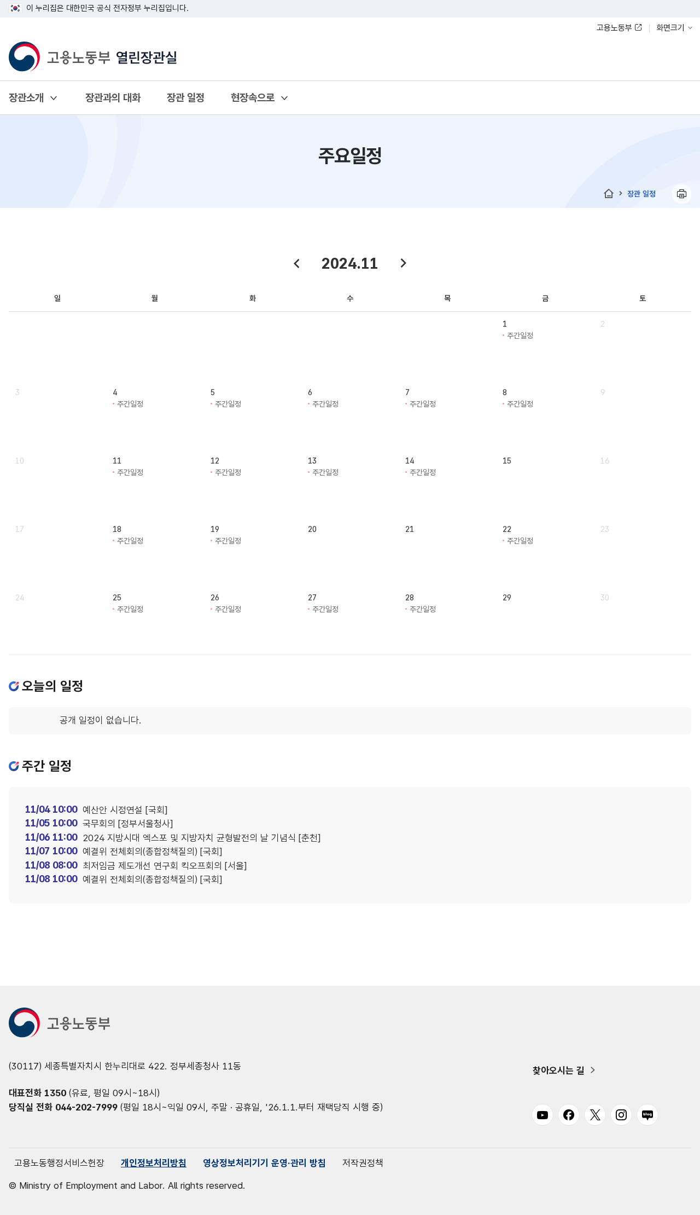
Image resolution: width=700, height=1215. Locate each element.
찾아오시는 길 (559, 1070)
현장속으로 (253, 97)
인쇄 (681, 194)
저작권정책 (362, 1163)
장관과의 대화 (113, 97)
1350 (55, 1092)
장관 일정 (186, 97)
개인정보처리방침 (153, 1163)
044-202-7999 (86, 1107)
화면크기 (670, 28)
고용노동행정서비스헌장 (59, 1163)
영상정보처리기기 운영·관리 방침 (264, 1163)
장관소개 (26, 97)
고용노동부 (614, 28)
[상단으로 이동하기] (670, 1196)
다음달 (403, 263)
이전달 (296, 263)
